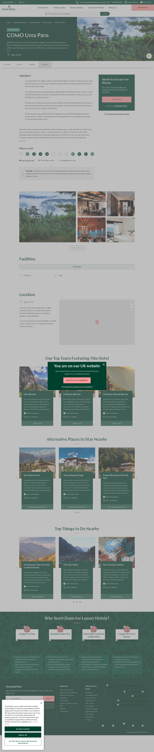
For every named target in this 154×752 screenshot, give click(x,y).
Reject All (23, 735)
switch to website (77, 380)
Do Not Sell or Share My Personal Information (23, 742)
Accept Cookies (23, 729)
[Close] (41, 703)
